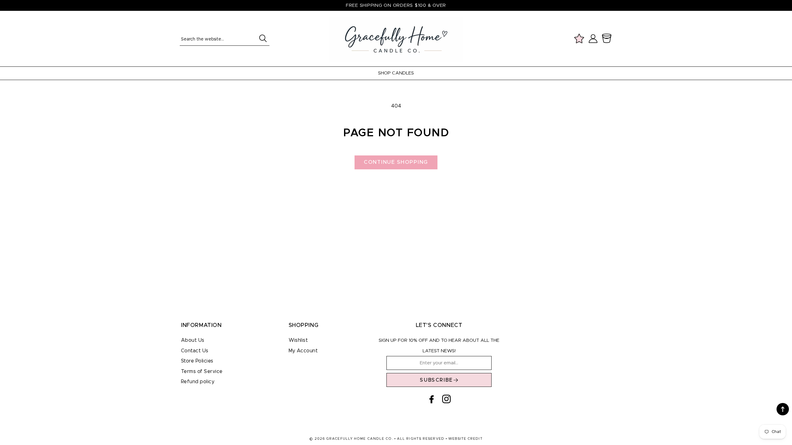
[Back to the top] (783, 409)
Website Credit (465, 438)
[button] (608, 38)
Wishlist (298, 340)
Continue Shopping (396, 162)
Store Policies (197, 360)
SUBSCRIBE (436, 380)
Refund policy (197, 381)
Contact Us (195, 350)
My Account (303, 350)
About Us (192, 340)
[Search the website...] (262, 38)
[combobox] (224, 39)
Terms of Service (202, 371)
